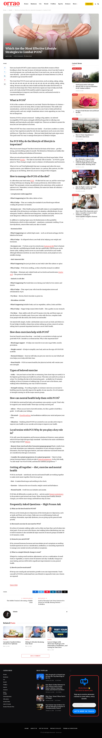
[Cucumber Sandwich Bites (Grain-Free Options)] (13, 632)
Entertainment (7, 696)
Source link (14, 585)
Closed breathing (25, 415)
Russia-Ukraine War (8, 706)
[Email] (4, 84)
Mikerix (27, 442)
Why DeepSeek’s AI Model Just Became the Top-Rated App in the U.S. (55, 676)
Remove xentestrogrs (56, 494)
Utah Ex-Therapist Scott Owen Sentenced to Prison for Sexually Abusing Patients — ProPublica (51, 602)
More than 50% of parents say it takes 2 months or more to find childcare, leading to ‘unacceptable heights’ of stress (86, 213)
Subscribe (89, 4)
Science (68, 4)
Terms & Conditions (70, 728)
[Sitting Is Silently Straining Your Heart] (35, 632)
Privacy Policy (55, 728)
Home (26, 4)
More (75, 4)
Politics (53, 4)
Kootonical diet (49, 246)
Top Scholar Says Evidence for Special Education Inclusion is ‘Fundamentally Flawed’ (55, 706)
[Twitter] (4, 71)
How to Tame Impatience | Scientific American (85, 135)
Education (6, 699)
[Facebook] (4, 67)
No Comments (19, 56)
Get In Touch (43, 728)
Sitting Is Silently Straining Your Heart (34, 643)
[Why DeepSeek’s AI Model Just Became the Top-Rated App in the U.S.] (40, 677)
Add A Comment (35, 655)
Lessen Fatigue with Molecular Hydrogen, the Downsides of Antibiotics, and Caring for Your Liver (57, 644)
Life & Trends (7, 704)
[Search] (98, 4)
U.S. (40, 4)
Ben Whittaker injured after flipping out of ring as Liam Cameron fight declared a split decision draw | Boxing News (86, 161)
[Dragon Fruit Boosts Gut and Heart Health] (85, 101)
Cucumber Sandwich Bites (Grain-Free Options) (12, 643)
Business (34, 4)
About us (34, 728)
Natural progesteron (44, 459)
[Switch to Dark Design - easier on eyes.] (95, 4)
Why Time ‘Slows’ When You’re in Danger (55, 697)
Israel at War (77, 68)
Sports (60, 4)
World (46, 4)
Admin (15, 611)
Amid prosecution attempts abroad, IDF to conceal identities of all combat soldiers (86, 86)
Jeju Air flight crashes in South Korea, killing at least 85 (86, 187)
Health (8, 44)
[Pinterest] (4, 80)
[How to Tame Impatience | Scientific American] (85, 125)
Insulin (22, 160)
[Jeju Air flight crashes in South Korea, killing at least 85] (85, 177)
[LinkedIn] (4, 75)
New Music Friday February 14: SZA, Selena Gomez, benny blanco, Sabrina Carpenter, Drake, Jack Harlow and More (55, 687)
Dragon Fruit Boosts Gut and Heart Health (87, 111)
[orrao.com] (11, 4)
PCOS (32, 181)
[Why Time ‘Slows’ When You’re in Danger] (40, 698)
